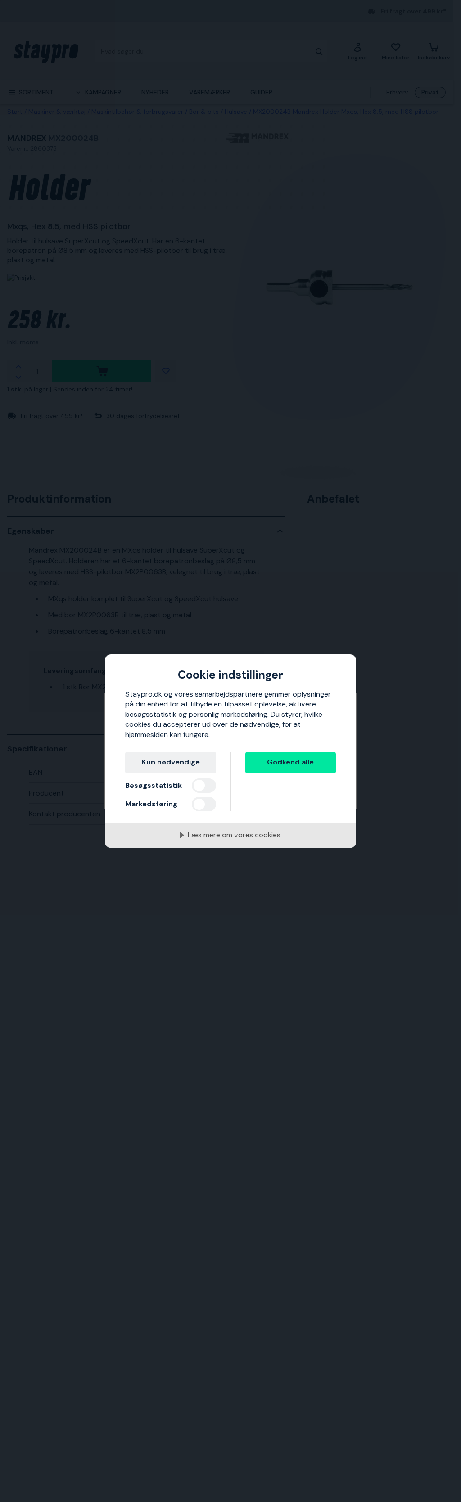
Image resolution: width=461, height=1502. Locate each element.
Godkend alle (290, 762)
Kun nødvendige (170, 762)
